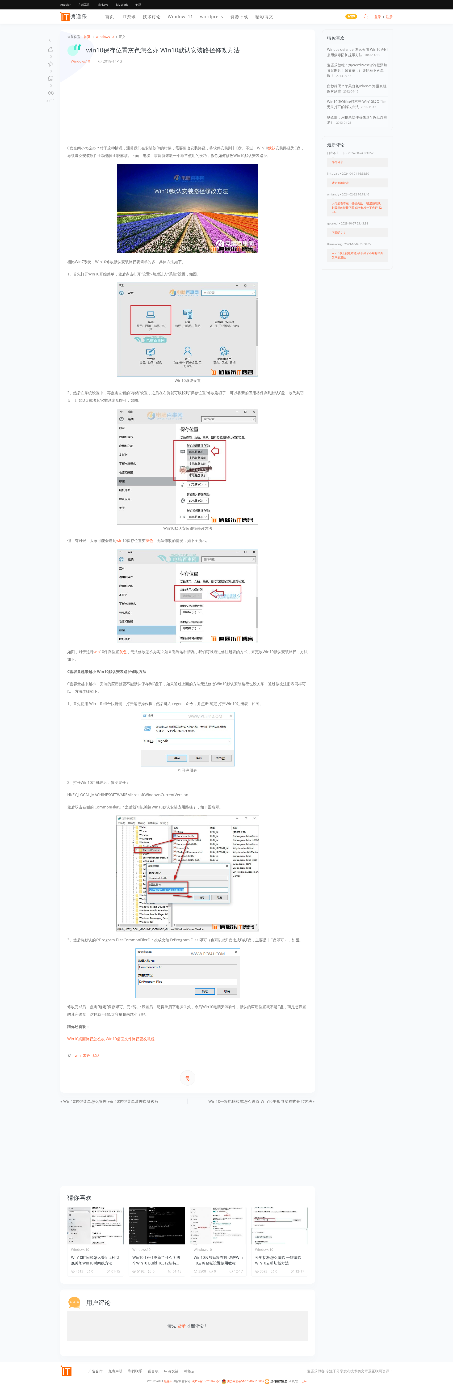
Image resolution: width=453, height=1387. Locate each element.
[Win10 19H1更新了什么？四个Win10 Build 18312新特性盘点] (157, 1225)
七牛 (303, 1381)
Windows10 (80, 61)
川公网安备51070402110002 (245, 1381)
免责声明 (115, 1371)
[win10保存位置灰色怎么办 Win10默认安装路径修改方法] (187, 208)
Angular (65, 5)
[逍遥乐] (74, 16)
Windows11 (180, 16)
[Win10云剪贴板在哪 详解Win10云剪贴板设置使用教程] (218, 1225)
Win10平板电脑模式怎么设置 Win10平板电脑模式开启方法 (260, 1101)
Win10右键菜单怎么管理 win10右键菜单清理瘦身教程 (111, 1101)
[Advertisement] (187, 104)
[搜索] (365, 16)
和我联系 (135, 1371)
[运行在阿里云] (276, 1381)
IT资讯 (129, 16)
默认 (272, 148)
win (119, 540)
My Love (102, 5)
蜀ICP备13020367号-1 (206, 1381)
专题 (138, 5)
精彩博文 (264, 16)
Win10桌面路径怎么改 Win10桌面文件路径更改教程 (111, 1038)
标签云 (189, 1371)
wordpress (211, 16)
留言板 (153, 1371)
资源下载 (239, 16)
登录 (181, 1325)
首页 (109, 16)
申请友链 (171, 1371)
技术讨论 (152, 16)
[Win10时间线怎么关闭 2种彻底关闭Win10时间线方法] (95, 1225)
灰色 (149, 540)
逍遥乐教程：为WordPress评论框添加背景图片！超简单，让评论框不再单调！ (357, 70)
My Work (122, 5)
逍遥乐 (168, 1381)
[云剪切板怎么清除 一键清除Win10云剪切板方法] (280, 1225)
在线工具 (84, 5)
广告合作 (95, 1371)
